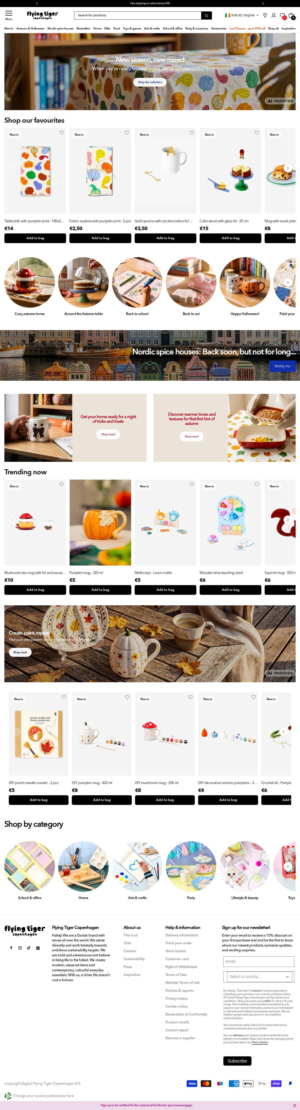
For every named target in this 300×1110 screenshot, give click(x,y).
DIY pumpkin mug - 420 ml (92, 783)
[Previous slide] (12, 168)
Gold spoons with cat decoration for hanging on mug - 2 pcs (162, 221)
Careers (130, 951)
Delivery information (181, 935)
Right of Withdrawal (181, 967)
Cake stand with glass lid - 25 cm (224, 221)
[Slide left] (12, 282)
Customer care (177, 959)
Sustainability (134, 959)
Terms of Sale (176, 975)
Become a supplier (180, 1038)
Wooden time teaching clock (221, 573)
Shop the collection (150, 82)
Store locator (175, 951)
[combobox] (259, 977)
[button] (8, 15)
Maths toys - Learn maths (153, 573)
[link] (264, 15)
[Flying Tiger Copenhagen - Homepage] (42, 15)
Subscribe (237, 1061)
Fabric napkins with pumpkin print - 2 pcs (100, 221)
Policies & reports (179, 990)
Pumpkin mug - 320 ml (86, 573)
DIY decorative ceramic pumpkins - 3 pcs (226, 783)
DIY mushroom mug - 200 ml (157, 783)
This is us (131, 935)
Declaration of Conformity (186, 1014)
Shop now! (108, 434)
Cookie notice (176, 1006)
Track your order (178, 943)
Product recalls (177, 1022)
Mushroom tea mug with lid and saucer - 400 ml (34, 573)
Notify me (282, 366)
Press (128, 967)
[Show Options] (287, 977)
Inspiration (132, 975)
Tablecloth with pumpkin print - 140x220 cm (34, 221)
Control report (176, 1030)
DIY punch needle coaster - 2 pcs (33, 783)
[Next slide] (288, 168)
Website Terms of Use (182, 983)
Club (127, 943)
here (188, 1105)
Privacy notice (176, 998)
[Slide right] (288, 282)
